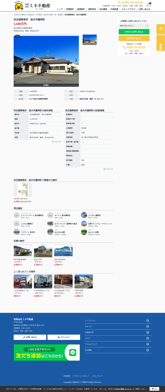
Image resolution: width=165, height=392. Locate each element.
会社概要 (103, 9)
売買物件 (70, 9)
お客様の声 (89, 332)
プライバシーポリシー (82, 376)
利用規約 (67, 376)
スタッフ (88, 326)
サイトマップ (98, 376)
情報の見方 (58, 142)
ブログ (87, 338)
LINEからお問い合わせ (134, 32)
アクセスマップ (91, 344)
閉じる (154, 389)
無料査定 (92, 9)
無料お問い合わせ (134, 38)
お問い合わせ (144, 9)
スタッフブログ (128, 9)
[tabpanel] (97, 40)
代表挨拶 (114, 9)
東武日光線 (83, 99)
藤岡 (91, 99)
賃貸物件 (81, 9)
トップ (60, 9)
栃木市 (21, 28)
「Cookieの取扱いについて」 (123, 389)
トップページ (90, 320)
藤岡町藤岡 (28, 28)
